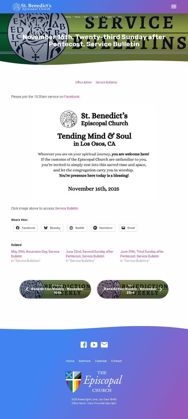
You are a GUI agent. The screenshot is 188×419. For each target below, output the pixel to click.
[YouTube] (94, 345)
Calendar (101, 361)
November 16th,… (114, 17)
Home (68, 17)
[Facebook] (84, 345)
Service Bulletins (93, 17)
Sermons (85, 361)
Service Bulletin (66, 208)
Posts (77, 17)
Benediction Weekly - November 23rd (130, 291)
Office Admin (83, 82)
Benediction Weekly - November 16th (57, 291)
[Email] (104, 345)
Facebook (71, 97)
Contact (116, 361)
